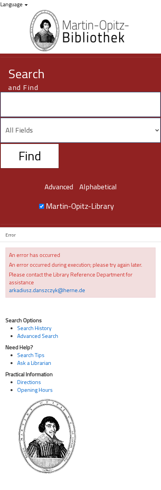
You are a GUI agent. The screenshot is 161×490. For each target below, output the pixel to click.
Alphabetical (98, 186)
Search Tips (31, 355)
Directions (29, 382)
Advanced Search (37, 336)
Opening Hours (35, 390)
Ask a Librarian (34, 363)
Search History (34, 328)
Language (12, 4)
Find (29, 155)
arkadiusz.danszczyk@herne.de (47, 290)
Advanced (59, 186)
